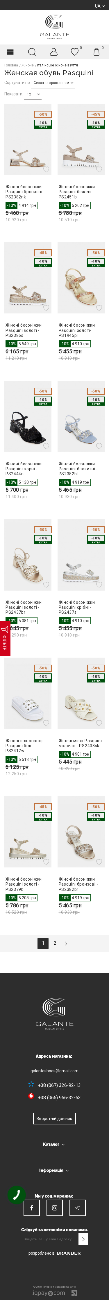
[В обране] (47, 169)
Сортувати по (17, 82)
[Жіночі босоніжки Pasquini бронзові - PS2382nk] (28, 139)
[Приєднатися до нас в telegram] (77, 1208)
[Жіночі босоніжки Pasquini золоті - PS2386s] (28, 277)
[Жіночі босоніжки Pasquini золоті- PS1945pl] (81, 277)
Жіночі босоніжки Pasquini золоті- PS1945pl (77, 330)
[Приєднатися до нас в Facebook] (32, 1208)
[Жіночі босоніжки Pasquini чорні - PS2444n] (28, 416)
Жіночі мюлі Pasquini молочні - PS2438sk (80, 743)
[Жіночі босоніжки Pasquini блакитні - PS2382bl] (81, 416)
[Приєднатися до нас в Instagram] (55, 1208)
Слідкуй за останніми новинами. (54, 1230)
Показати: (13, 94)
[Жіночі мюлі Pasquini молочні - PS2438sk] (81, 693)
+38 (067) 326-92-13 (59, 1085)
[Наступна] (66, 943)
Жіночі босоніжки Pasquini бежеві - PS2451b (77, 191)
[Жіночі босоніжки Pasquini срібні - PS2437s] (81, 554)
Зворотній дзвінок (54, 1118)
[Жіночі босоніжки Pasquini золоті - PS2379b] (28, 831)
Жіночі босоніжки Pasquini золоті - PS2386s (24, 330)
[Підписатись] (83, 1239)
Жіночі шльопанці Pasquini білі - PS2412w (24, 745)
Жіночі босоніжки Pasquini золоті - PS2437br (24, 607)
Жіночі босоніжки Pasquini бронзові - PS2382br (78, 884)
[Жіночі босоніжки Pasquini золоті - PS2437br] (28, 554)
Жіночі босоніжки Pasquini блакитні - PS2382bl (78, 469)
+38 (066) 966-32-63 (59, 1097)
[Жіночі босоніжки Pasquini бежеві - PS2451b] (81, 139)
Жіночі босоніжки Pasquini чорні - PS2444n (24, 469)
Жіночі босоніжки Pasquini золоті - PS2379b (24, 884)
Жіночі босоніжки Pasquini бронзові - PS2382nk (25, 191)
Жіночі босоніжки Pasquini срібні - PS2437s (77, 607)
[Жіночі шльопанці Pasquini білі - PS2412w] (28, 693)
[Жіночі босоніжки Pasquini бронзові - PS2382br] (81, 831)
